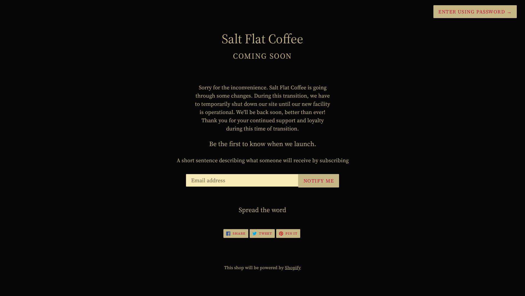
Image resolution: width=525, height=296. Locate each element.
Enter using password (475, 11)
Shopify (293, 267)
